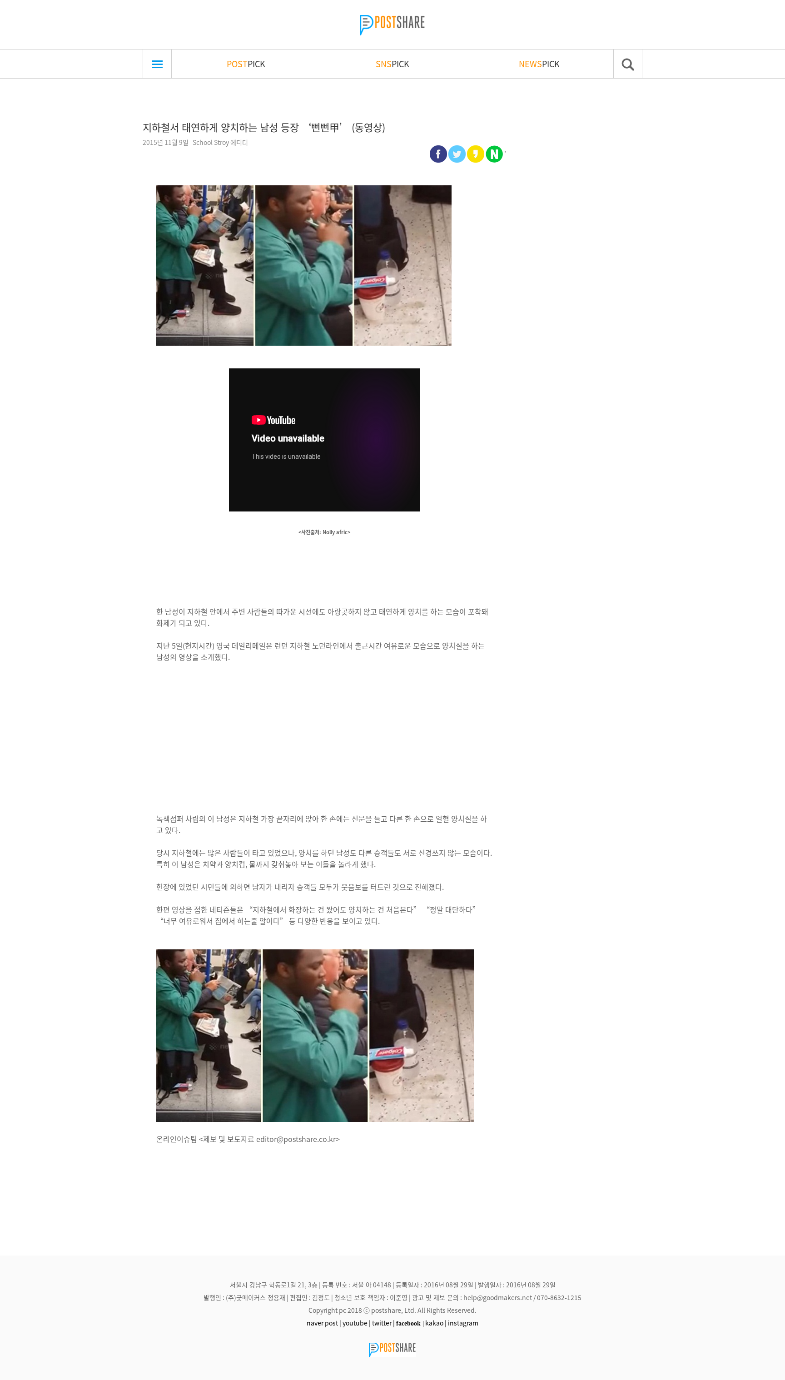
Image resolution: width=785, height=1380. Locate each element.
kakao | (436, 1322)
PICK (246, 63)
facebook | (410, 1323)
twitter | (383, 1322)
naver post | (324, 1322)
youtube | (357, 1322)
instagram (463, 1322)
